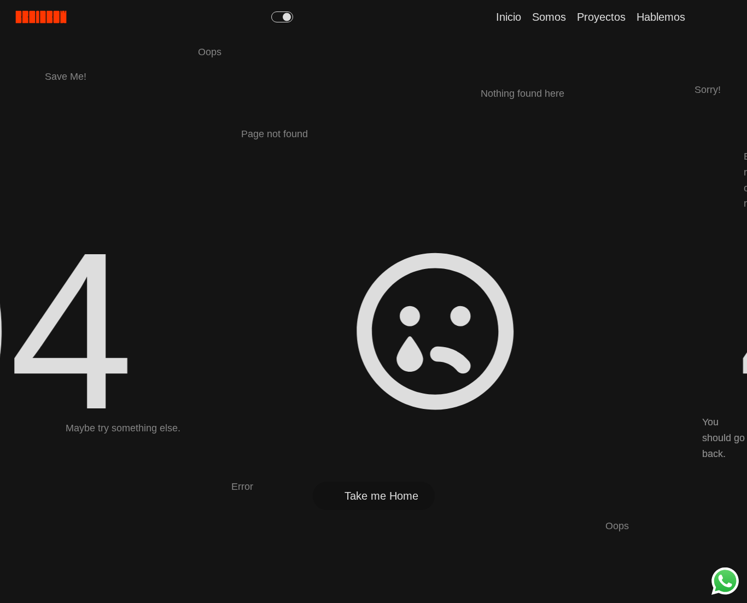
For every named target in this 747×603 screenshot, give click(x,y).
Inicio (508, 17)
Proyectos (601, 17)
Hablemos (661, 17)
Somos (549, 17)
